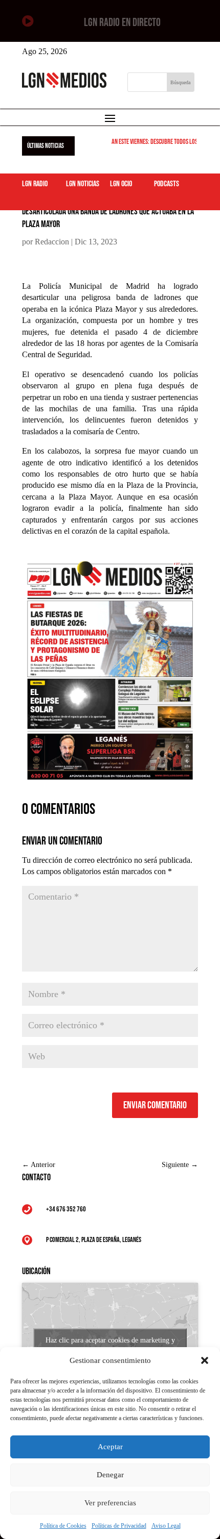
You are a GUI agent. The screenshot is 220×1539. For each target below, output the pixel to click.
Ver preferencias (110, 1503)
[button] (205, 1360)
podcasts (166, 184)
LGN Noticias (82, 184)
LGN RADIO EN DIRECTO (122, 23)
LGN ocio (121, 184)
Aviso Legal (166, 1525)
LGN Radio (35, 184)
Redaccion (52, 241)
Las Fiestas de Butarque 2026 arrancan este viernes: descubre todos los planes (115, 141)
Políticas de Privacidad (119, 1525)
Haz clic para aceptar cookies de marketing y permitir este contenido (110, 1346)
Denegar (110, 1475)
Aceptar (110, 1447)
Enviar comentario (155, 1105)
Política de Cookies (63, 1525)
